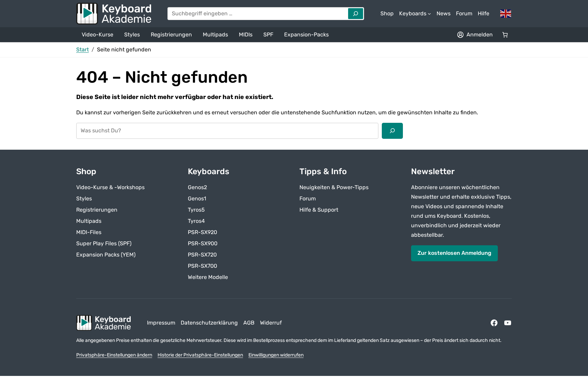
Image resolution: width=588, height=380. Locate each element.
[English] (506, 13)
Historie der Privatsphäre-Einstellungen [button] (200, 355)
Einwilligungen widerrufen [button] (276, 355)
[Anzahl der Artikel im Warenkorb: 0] (505, 35)
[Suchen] (392, 130)
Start (82, 49)
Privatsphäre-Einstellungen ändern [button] (114, 355)
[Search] (355, 13)
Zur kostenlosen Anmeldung (454, 253)
